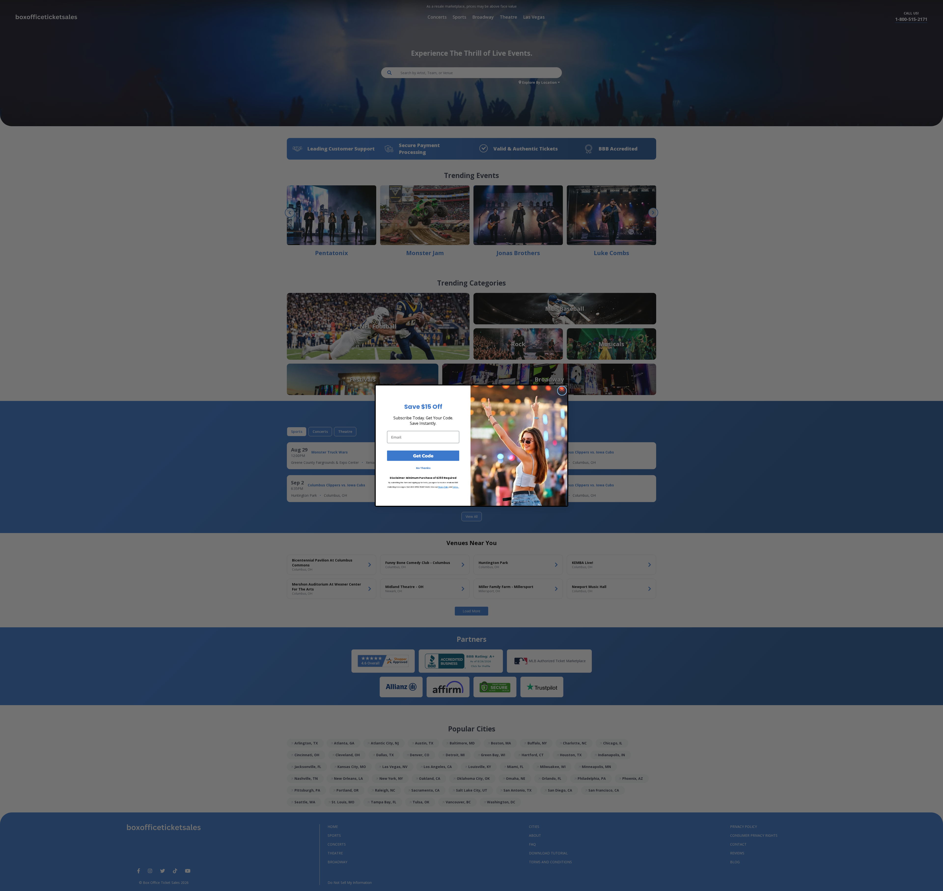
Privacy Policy (443, 487)
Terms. (456, 487)
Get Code (423, 455)
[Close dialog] (562, 390)
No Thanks (423, 468)
